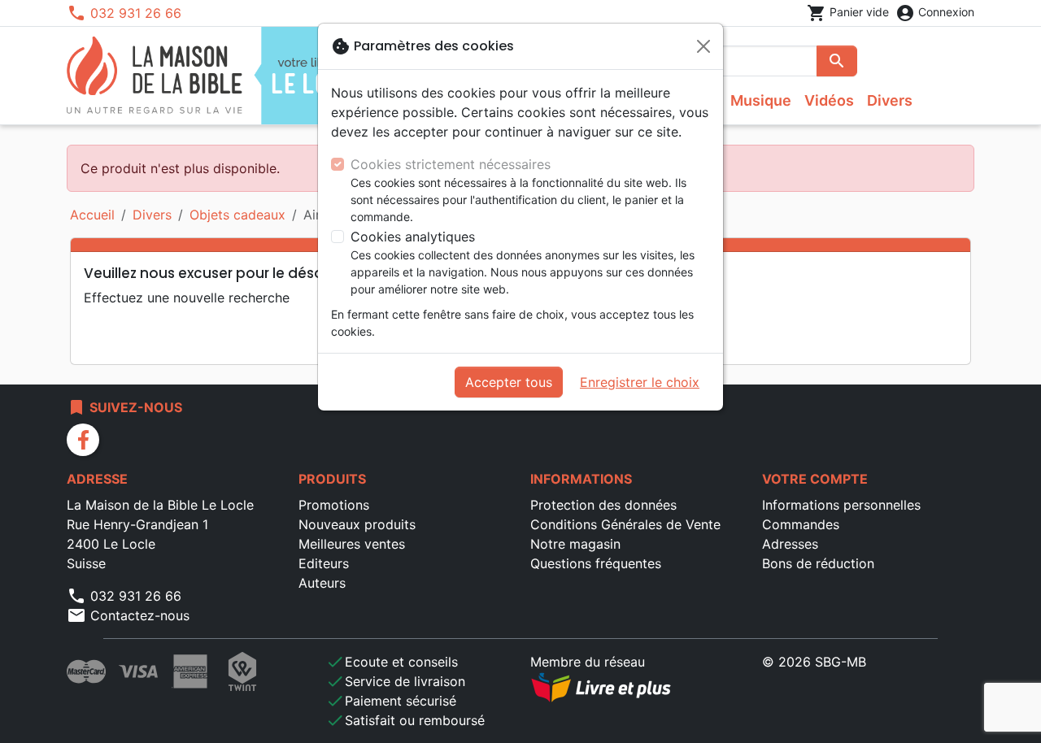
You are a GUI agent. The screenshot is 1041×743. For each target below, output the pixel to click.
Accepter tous (508, 382)
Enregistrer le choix (639, 382)
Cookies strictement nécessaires (451, 164)
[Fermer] (703, 46)
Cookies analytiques (413, 236)
